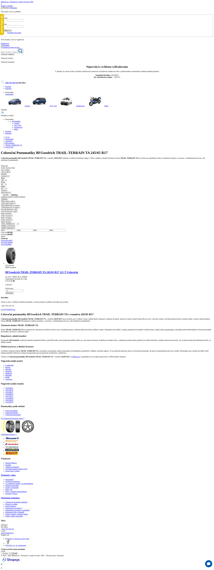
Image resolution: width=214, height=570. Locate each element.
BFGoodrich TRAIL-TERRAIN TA (41, 272)
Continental (9, 365)
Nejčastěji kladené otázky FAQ (16, 469)
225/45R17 (9, 392)
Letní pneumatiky (11, 411)
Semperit (8, 371)
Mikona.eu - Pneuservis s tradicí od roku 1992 (17, 2)
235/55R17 (9, 396)
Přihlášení (13, 8)
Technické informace (12, 482)
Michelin (8, 375)
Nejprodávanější (6, 240)
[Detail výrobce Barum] (12, 438)
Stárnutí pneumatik (12, 486)
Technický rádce (8, 475)
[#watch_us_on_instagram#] (15, 545)
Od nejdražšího (6, 244)
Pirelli (7, 377)
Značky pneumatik (12, 488)
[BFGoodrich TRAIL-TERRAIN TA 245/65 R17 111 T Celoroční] (10, 263)
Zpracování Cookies (12, 471)
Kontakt (8, 86)
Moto (106, 106)
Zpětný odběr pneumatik (14, 516)
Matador (8, 369)
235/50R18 (9, 400)
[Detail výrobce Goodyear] (12, 450)
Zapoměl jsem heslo (14, 33)
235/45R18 (9, 398)
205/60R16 (9, 394)
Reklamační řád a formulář (14, 512)
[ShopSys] (11, 562)
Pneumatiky (9, 94)
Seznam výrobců (11, 494)
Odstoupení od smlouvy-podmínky (17, 510)
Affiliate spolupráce (12, 467)
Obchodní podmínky (10, 498)
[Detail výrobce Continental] (12, 442)
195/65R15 (9, 388)
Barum (7, 367)
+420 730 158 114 (11, 83)
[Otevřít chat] (208, 563)
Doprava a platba (11, 504)
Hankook (8, 373)
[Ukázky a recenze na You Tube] (17, 539)
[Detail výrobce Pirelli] (11, 454)
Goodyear (8, 379)
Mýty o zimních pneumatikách (16, 492)
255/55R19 (9, 402)
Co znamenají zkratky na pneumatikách (19, 484)
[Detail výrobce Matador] (12, 445)
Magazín (8, 89)
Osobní (27, 106)
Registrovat (5, 43)
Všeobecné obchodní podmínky (16, 502)
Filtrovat (4, 199)
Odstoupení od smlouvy (13, 508)
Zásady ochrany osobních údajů (16, 514)
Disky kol (8, 490)
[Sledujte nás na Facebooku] (8, 543)
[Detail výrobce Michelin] (12, 448)
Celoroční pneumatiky (13, 415)
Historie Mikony (11, 463)
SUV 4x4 (53, 106)
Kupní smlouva (10, 506)
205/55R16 (9, 390)
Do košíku (9, 293)
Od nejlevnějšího (7, 242)
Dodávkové (80, 106)
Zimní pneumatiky (11, 413)
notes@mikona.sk (7, 533)
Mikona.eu (76, 357)
